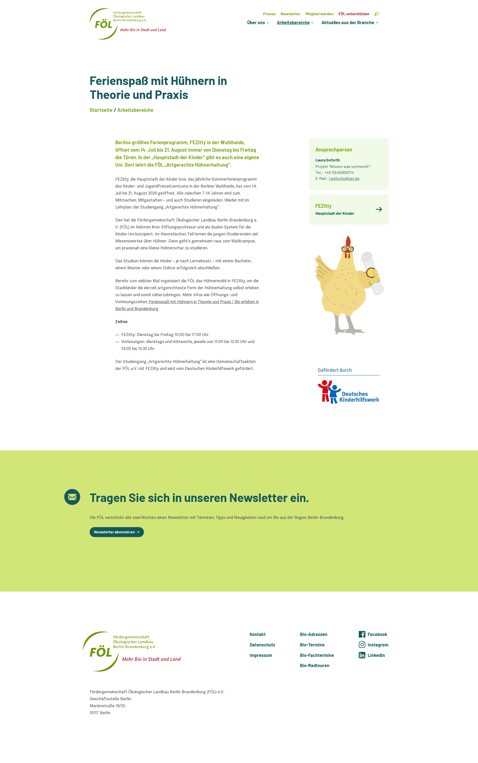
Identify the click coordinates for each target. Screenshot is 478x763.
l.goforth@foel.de (344, 178)
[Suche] (376, 13)
